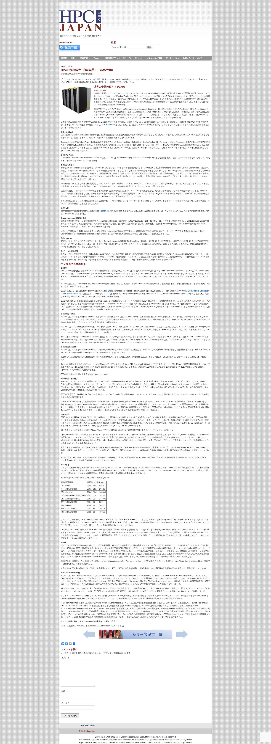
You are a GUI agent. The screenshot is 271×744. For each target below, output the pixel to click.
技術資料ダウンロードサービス (118, 58)
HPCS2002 (107, 125)
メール (65, 703)
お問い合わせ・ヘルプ (192, 58)
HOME (64, 58)
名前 (64, 691)
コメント (65, 657)
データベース (172, 58)
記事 (73, 58)
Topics (97, 58)
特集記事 (84, 58)
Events (138, 58)
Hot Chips (108, 291)
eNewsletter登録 (154, 58)
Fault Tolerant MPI (100, 211)
